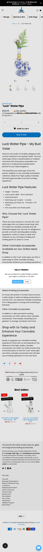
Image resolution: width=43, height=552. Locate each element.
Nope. (27, 282)
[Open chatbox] (38, 547)
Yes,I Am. (17, 282)
